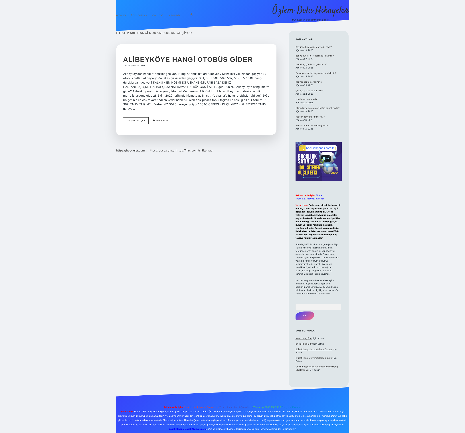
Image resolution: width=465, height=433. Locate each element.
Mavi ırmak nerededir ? (307, 99)
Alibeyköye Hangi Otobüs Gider (188, 59)
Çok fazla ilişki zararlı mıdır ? (310, 90)
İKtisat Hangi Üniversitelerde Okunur (314, 349)
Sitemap (207, 150)
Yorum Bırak (162, 120)
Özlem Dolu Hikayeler (310, 10)
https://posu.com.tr (162, 150)
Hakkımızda (174, 15)
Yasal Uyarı (157, 15)
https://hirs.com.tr (188, 150)
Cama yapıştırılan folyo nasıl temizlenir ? (316, 73)
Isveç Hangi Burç (304, 338)
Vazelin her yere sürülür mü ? (310, 116)
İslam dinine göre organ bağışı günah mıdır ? (317, 108)
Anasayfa (121, 15)
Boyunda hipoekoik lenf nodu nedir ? (314, 47)
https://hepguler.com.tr (132, 150)
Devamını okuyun (138, 121)
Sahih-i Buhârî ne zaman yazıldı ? (312, 125)
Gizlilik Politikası (138, 15)
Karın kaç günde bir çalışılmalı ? (311, 64)
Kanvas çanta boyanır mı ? (309, 81)
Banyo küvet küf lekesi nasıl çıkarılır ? (315, 55)
